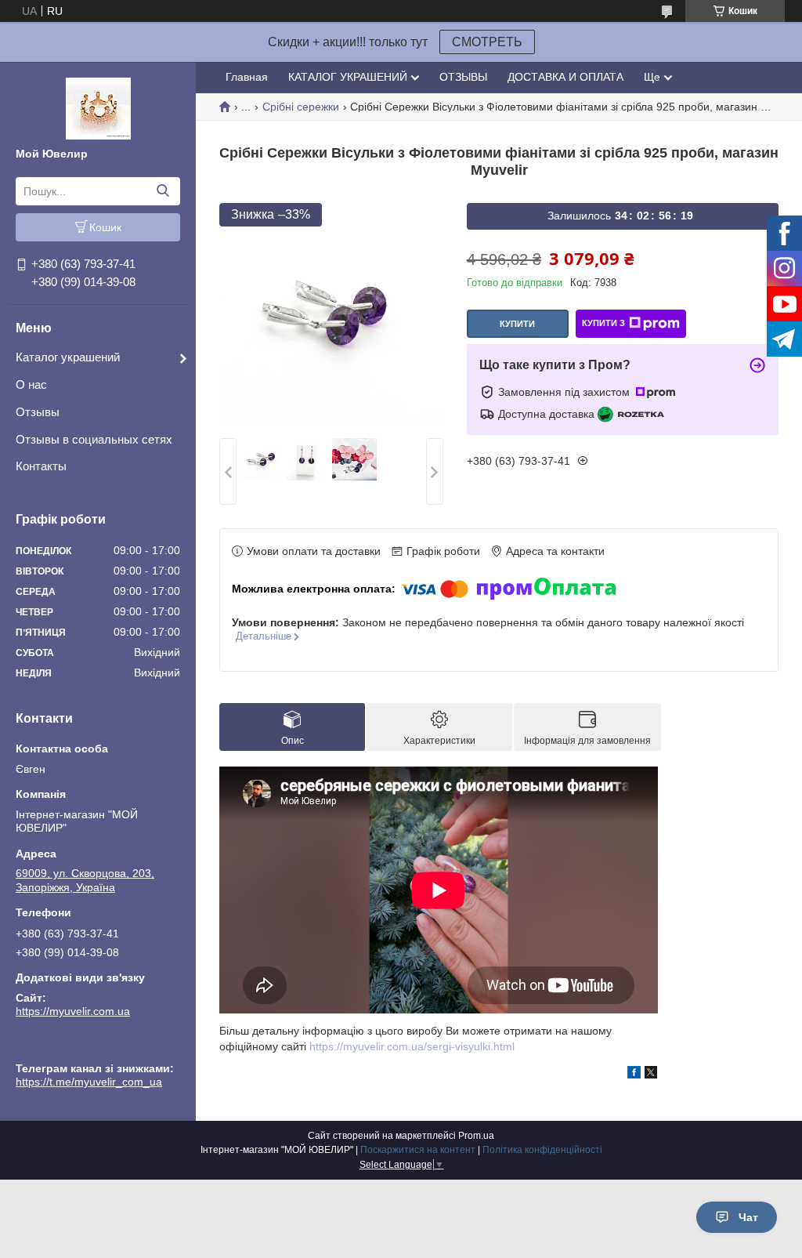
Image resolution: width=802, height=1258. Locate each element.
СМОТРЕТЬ (487, 42)
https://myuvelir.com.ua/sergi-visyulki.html (412, 1046)
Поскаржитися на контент (417, 1149)
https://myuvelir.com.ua (73, 1011)
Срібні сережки (300, 106)
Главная (247, 77)
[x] (651, 1074)
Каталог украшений (68, 357)
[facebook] (634, 1074)
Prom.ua (476, 1135)
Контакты (41, 466)
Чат (748, 1217)
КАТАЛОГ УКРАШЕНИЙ (347, 77)
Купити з (603, 323)
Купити (517, 323)
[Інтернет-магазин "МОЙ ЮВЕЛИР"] (98, 107)
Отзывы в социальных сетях (94, 439)
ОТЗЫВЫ (463, 77)
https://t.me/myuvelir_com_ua (89, 1046)
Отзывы (38, 412)
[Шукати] (162, 191)
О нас (31, 384)
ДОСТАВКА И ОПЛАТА (565, 77)
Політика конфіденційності (542, 1149)
